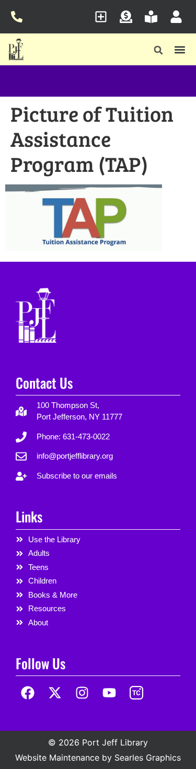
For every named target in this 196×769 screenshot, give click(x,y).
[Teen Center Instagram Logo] (136, 692)
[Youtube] (109, 692)
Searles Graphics (147, 757)
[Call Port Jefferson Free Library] (19, 16)
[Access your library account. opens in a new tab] (179, 16)
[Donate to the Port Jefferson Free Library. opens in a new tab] (129, 16)
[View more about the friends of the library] (154, 16)
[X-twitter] (55, 692)
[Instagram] (82, 692)
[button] (158, 50)
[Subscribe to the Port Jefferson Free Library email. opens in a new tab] (104, 16)
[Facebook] (28, 692)
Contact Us (44, 382)
